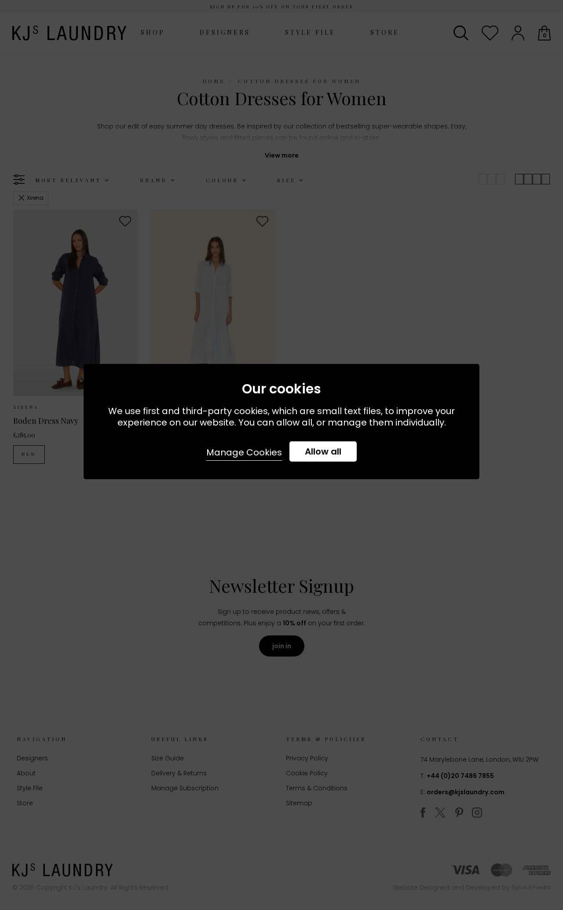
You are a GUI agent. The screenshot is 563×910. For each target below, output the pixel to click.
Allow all (323, 451)
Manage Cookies (244, 452)
